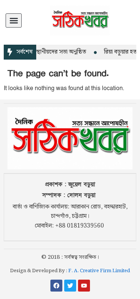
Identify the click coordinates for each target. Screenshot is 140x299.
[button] (14, 20)
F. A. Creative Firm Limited (99, 271)
